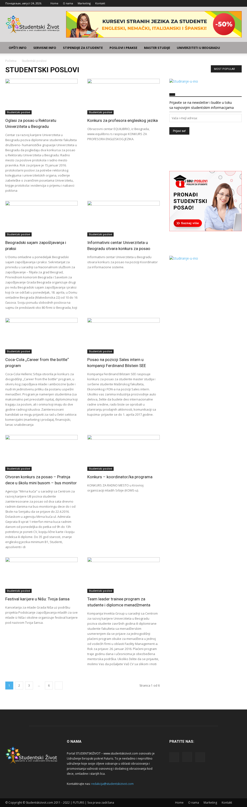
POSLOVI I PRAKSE (123, 48)
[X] (238, 3)
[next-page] (59, 685)
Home (54, 3)
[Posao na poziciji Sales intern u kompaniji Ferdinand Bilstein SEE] (123, 336)
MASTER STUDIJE (157, 48)
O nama (68, 3)
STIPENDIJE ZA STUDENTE (83, 48)
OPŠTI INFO (18, 48)
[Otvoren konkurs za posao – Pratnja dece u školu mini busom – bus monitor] (41, 453)
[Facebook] (222, 3)
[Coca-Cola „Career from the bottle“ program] (41, 336)
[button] (236, 48)
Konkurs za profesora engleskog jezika (122, 120)
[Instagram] (230, 3)
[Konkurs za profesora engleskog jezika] (123, 96)
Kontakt (100, 3)
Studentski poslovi (18, 112)
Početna (10, 61)
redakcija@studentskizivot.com (112, 784)
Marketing (84, 3)
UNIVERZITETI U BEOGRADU (198, 48)
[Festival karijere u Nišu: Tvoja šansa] (41, 575)
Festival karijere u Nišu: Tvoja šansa (37, 599)
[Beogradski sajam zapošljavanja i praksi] (41, 218)
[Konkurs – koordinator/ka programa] (123, 453)
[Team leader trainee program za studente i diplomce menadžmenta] (123, 575)
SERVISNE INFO (44, 48)
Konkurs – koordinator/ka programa (119, 476)
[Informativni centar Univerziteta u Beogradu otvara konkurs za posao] (123, 218)
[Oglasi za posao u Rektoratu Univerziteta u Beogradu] (41, 96)
